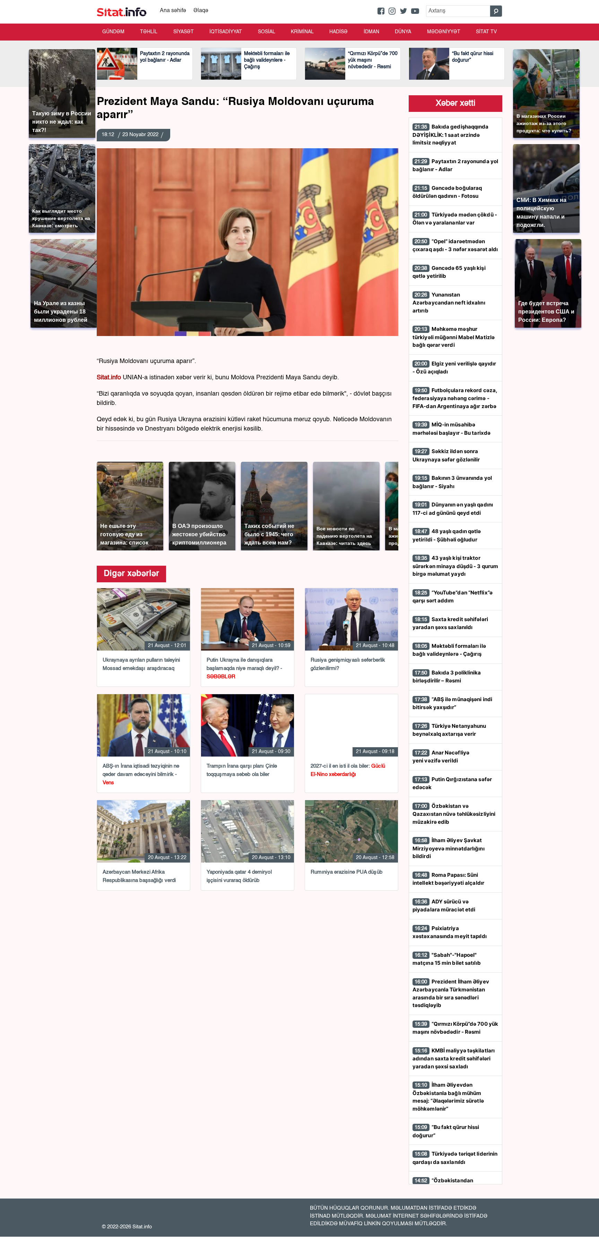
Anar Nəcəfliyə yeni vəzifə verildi (441, 756)
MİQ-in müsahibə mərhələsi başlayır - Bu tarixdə (452, 428)
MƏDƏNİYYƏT (443, 31)
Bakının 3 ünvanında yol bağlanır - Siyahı (452, 482)
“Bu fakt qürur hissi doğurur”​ (446, 1131)
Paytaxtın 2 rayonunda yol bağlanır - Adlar (455, 165)
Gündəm (113, 31)
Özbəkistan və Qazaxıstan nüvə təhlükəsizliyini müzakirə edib (454, 814)
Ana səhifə (173, 11)
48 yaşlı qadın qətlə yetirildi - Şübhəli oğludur (447, 535)
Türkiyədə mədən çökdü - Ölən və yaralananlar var (455, 218)
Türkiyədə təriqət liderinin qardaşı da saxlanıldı (455, 1157)
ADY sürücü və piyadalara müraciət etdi (444, 905)
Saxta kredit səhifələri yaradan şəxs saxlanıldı (450, 623)
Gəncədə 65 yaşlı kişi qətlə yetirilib (449, 272)
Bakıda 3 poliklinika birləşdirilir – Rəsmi (447, 676)
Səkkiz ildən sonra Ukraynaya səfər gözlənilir (446, 455)
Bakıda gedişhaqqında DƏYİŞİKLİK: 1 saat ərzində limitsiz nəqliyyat (451, 134)
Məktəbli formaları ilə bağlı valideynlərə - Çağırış (449, 650)
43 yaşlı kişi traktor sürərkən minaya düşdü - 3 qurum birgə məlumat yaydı (455, 566)
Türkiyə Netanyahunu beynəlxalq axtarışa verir (449, 730)
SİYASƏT (183, 31)
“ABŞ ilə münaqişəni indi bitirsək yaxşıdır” (452, 703)
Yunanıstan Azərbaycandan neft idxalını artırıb (449, 302)
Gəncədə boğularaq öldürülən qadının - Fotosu (447, 192)
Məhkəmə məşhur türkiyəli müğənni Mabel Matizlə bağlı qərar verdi (454, 337)
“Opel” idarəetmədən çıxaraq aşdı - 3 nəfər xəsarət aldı (455, 245)
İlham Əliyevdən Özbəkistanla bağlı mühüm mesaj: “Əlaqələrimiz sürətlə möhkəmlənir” (448, 1096)
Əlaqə (200, 11)
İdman (371, 31)
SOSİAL (266, 31)
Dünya (403, 31)
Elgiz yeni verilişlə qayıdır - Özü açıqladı (454, 367)
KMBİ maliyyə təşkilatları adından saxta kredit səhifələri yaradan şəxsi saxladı (454, 1058)
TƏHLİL (148, 31)
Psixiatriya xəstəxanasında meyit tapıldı (450, 932)
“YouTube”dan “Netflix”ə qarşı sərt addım (453, 596)
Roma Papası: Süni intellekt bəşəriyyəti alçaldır (448, 879)
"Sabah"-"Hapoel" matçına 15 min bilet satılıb (447, 959)
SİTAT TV (486, 31)
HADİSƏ (338, 31)
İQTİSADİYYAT (225, 31)
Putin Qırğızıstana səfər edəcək (452, 783)
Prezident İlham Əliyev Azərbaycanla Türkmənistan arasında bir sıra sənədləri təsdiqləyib (451, 993)
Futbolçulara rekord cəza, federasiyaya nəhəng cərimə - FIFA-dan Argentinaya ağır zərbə (455, 398)
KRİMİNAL (302, 31)
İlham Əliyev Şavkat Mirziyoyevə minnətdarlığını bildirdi (449, 848)
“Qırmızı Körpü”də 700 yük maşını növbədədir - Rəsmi (455, 1028)
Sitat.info (109, 377)
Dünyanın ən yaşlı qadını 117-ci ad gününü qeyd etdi (453, 508)
